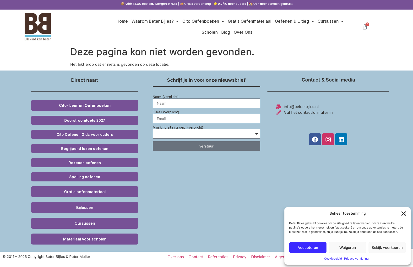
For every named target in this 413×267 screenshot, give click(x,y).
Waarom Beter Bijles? (152, 21)
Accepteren (308, 247)
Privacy (239, 256)
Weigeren (347, 247)
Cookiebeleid (333, 258)
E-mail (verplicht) (166, 112)
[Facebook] (315, 139)
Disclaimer (260, 256)
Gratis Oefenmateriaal (249, 21)
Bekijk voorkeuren (387, 247)
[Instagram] (328, 139)
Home (122, 21)
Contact (196, 256)
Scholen (210, 32)
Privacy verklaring (356, 258)
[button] (403, 213)
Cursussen (328, 21)
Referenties (218, 256)
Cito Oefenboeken (200, 21)
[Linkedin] (341, 139)
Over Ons (243, 32)
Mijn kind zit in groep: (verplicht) (178, 127)
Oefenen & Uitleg (292, 21)
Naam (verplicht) (166, 96)
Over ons (176, 256)
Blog (225, 32)
